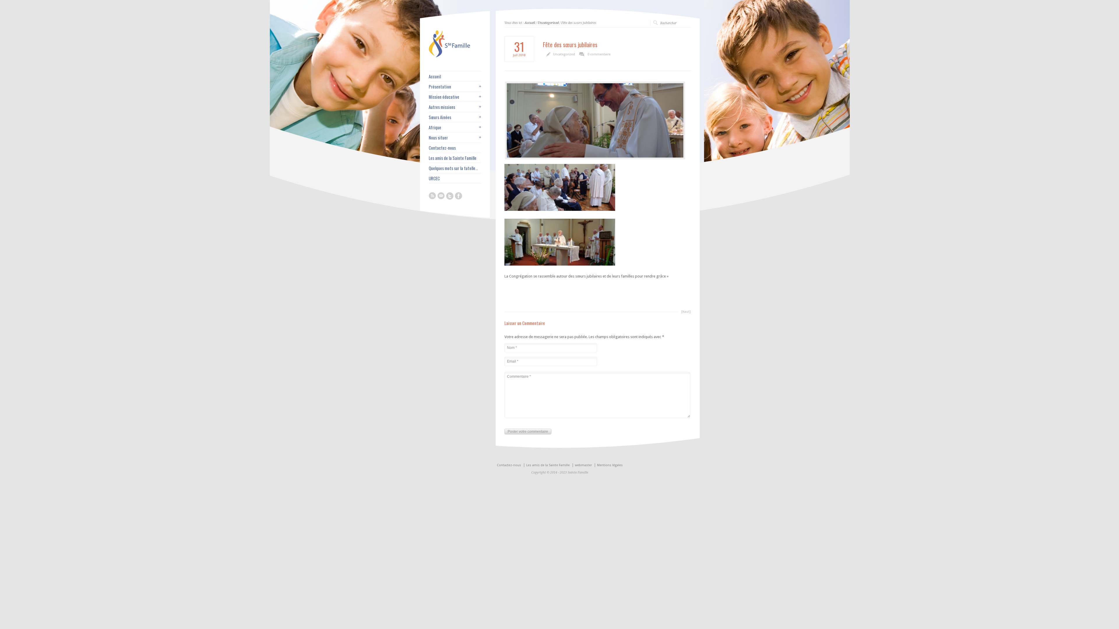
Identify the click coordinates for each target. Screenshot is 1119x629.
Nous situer (438, 137)
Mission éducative (444, 97)
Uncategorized (548, 23)
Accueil (530, 23)
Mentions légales (610, 465)
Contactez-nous (442, 148)
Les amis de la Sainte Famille (452, 158)
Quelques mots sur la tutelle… (453, 168)
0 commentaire (598, 54)
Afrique (435, 127)
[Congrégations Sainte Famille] (455, 56)
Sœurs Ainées (440, 117)
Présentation (440, 86)
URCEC (434, 178)
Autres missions (442, 107)
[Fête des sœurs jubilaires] (595, 120)
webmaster (583, 465)
